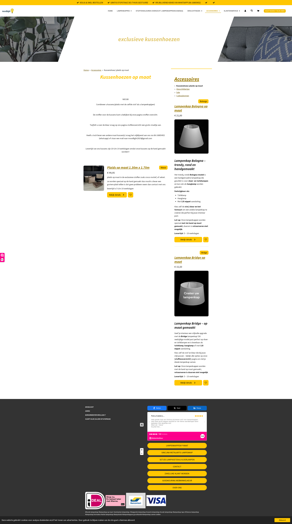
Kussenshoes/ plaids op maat (116, 70)
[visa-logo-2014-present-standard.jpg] (156, 501)
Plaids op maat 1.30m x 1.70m (128, 167)
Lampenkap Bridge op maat (189, 260)
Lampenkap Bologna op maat (191, 108)
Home (86, 70)
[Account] (245, 11)
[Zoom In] (141, 450)
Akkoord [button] (282, 520)
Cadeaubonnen (182, 95)
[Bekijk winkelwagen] (258, 11)
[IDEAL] (95, 501)
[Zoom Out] (141, 453)
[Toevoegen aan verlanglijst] (130, 194)
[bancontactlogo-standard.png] (136, 501)
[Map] (115, 439)
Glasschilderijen (183, 89)
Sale (178, 92)
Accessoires (96, 70)
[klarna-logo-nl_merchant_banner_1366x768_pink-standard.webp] (115, 501)
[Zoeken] (251, 10)
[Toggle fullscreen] (141, 424)
